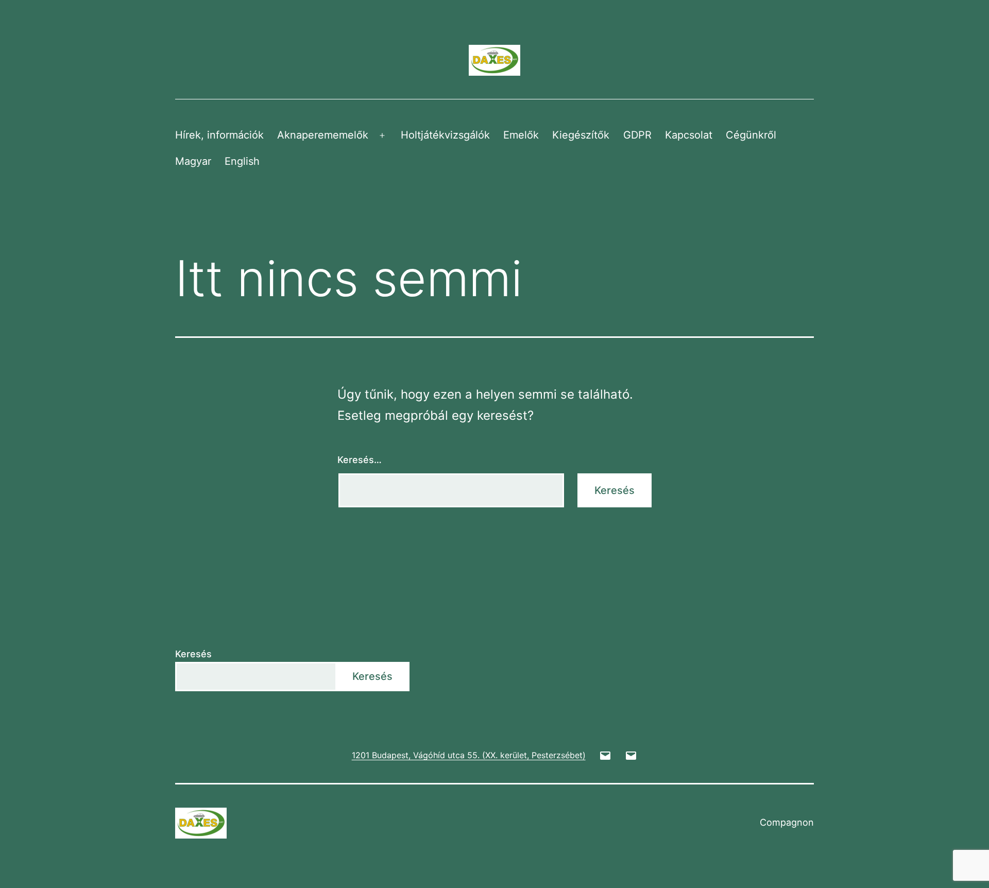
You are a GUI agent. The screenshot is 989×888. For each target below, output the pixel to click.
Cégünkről (751, 135)
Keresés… (359, 459)
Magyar (193, 161)
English (242, 161)
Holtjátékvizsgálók (445, 135)
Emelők (521, 135)
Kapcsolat (688, 135)
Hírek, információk (219, 135)
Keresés (193, 653)
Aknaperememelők (322, 135)
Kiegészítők (580, 135)
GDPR (637, 135)
